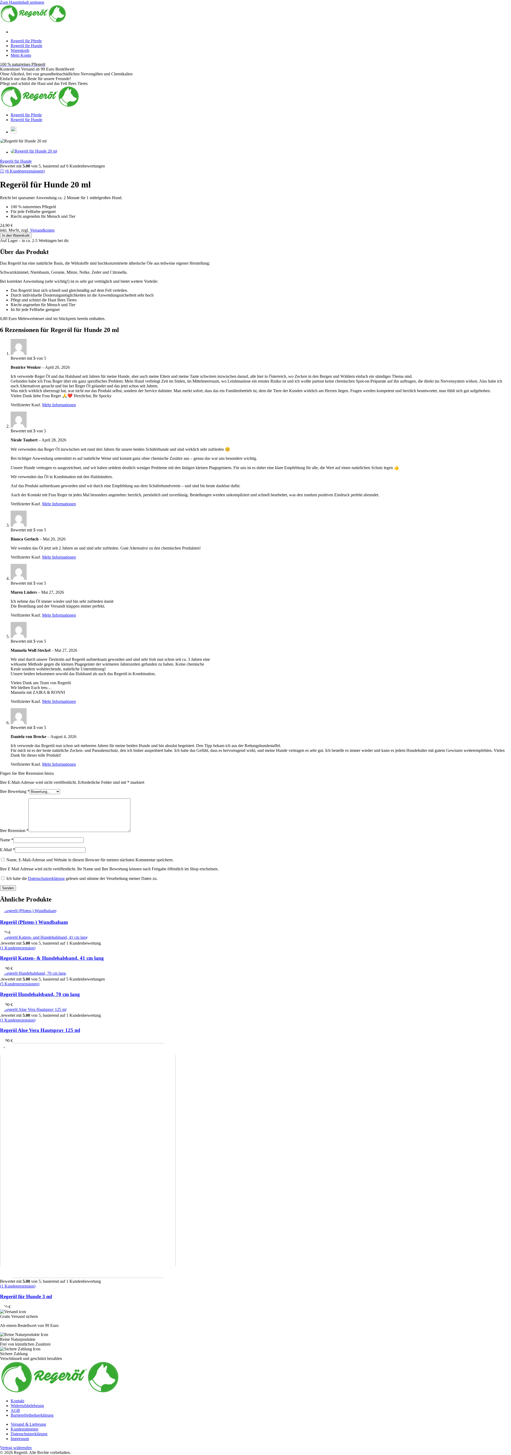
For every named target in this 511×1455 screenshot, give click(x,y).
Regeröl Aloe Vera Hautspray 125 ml (40, 1030)
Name (6, 840)
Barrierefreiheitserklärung (32, 1415)
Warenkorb (20, 50)
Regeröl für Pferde (26, 41)
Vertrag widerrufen (16, 1447)
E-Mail (7, 849)
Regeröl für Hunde (26, 45)
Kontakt (17, 1401)
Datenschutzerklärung (46, 878)
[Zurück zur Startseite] (33, 21)
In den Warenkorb (15, 235)
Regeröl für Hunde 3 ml (26, 1296)
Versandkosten (42, 230)
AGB (15, 1410)
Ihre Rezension (14, 830)
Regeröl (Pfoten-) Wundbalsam (34, 922)
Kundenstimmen (24, 1429)
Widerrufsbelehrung (27, 1405)
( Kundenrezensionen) (25, 171)
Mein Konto (21, 55)
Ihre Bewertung (15, 791)
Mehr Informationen (59, 405)
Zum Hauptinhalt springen (22, 2)
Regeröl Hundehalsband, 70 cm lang (40, 994)
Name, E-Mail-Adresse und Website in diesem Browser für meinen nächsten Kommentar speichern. (90, 860)
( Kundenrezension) (17, 948)
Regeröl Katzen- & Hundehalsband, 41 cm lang (52, 958)
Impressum (20, 1438)
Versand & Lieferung (28, 1424)
